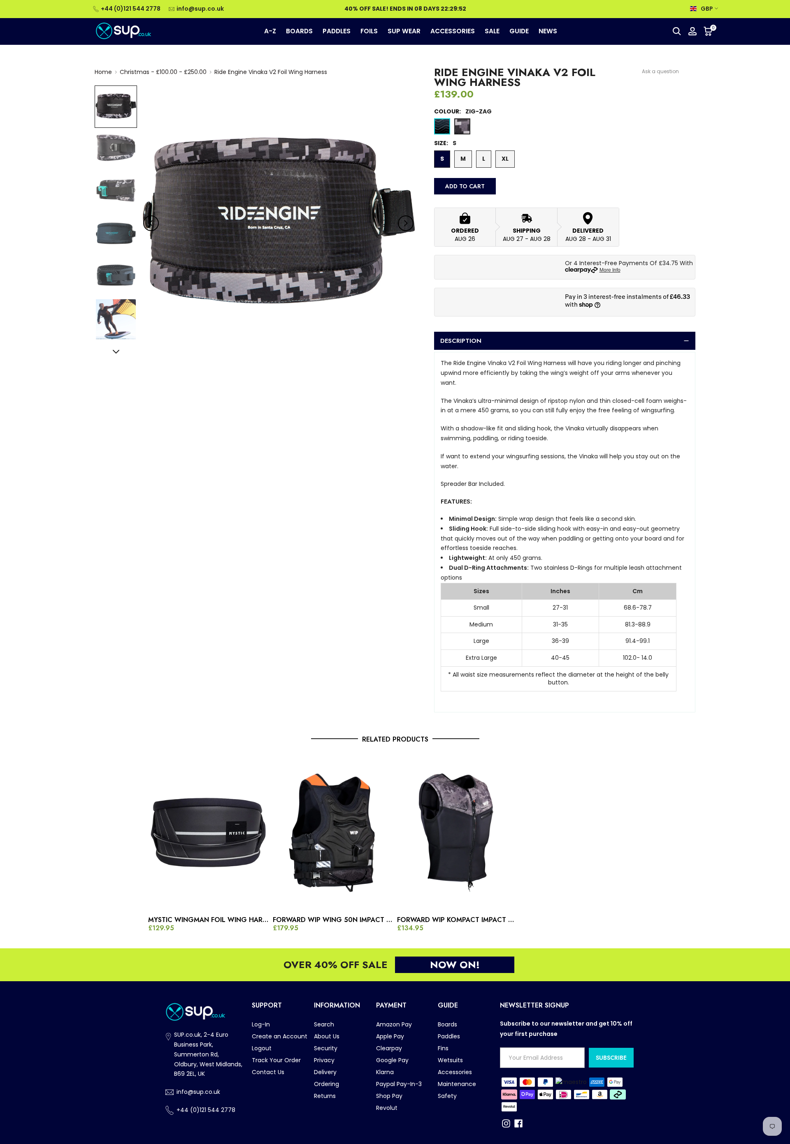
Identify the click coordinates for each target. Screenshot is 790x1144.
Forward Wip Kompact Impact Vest (457, 920)
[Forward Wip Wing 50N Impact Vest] (333, 832)
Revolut (386, 1108)
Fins (443, 1048)
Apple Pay (390, 1036)
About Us (326, 1036)
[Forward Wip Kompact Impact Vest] (457, 832)
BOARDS (299, 31)
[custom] (506, 1123)
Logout (262, 1048)
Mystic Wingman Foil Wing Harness (208, 920)
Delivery (325, 1072)
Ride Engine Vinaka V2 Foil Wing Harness (270, 72)
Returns (325, 1096)
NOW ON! (455, 964)
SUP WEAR (404, 31)
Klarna (385, 1072)
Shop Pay (389, 1096)
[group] (116, 107)
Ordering (326, 1084)
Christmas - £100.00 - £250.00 (163, 72)
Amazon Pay (394, 1024)
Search (324, 1024)
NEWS (548, 31)
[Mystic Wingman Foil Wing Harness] (208, 832)
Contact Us (268, 1072)
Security (325, 1048)
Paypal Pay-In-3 (399, 1084)
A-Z (270, 31)
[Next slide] (406, 223)
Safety (447, 1096)
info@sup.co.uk (200, 9)
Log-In (261, 1024)
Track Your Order (276, 1060)
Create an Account (279, 1036)
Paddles (449, 1036)
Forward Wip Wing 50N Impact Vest (333, 920)
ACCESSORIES (452, 31)
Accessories (455, 1072)
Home (103, 72)
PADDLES (337, 31)
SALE (492, 31)
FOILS (369, 31)
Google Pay (392, 1060)
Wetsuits (450, 1060)
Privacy (324, 1060)
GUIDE (519, 31)
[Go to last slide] (151, 223)
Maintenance (457, 1084)
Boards (447, 1024)
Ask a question (660, 71)
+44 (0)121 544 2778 (130, 9)
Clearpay (389, 1048)
